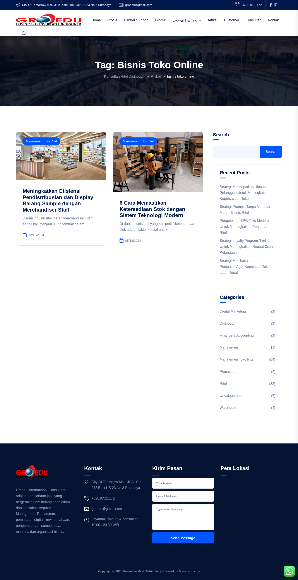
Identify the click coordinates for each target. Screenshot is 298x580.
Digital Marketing (233, 311)
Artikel (213, 20)
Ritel (223, 383)
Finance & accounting (237, 335)
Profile (112, 20)
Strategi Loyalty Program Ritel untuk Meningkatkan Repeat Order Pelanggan (246, 246)
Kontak (273, 20)
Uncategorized (231, 395)
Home (96, 20)
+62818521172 (251, 5)
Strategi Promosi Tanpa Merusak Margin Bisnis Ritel (245, 209)
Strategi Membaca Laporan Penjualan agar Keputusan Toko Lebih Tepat (245, 266)
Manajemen (229, 347)
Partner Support (136, 20)
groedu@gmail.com (138, 5)
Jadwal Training (185, 20)
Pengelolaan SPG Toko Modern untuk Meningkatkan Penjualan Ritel (244, 226)
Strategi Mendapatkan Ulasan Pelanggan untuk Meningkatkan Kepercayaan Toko (244, 192)
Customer (231, 20)
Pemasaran (229, 371)
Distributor (228, 323)
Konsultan (253, 20)
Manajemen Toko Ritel (41, 141)
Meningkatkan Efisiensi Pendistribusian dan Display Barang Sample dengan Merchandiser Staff (58, 200)
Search (221, 134)
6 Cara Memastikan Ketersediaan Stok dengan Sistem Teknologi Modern (152, 209)
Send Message (183, 538)
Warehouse (228, 407)
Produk (160, 20)
